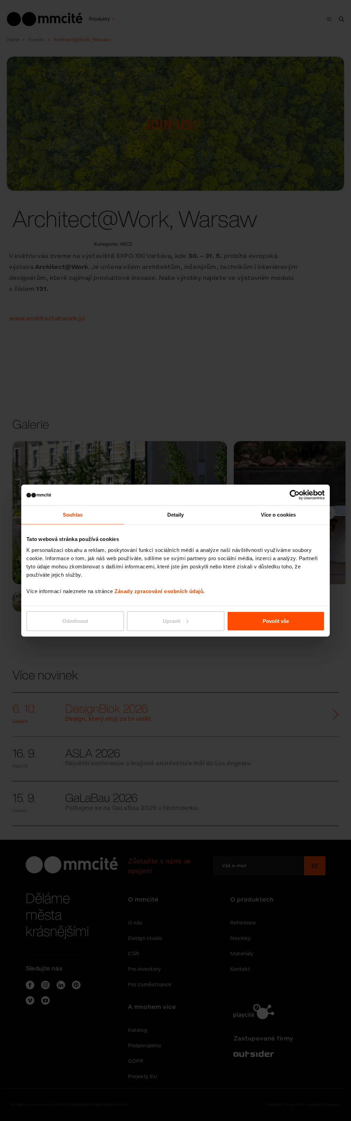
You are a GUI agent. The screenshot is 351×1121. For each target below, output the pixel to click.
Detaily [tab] (175, 515)
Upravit (171, 621)
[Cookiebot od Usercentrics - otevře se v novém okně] (295, 495)
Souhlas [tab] (73, 515)
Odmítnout (75, 621)
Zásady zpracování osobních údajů (158, 591)
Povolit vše (276, 621)
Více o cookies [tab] (278, 515)
